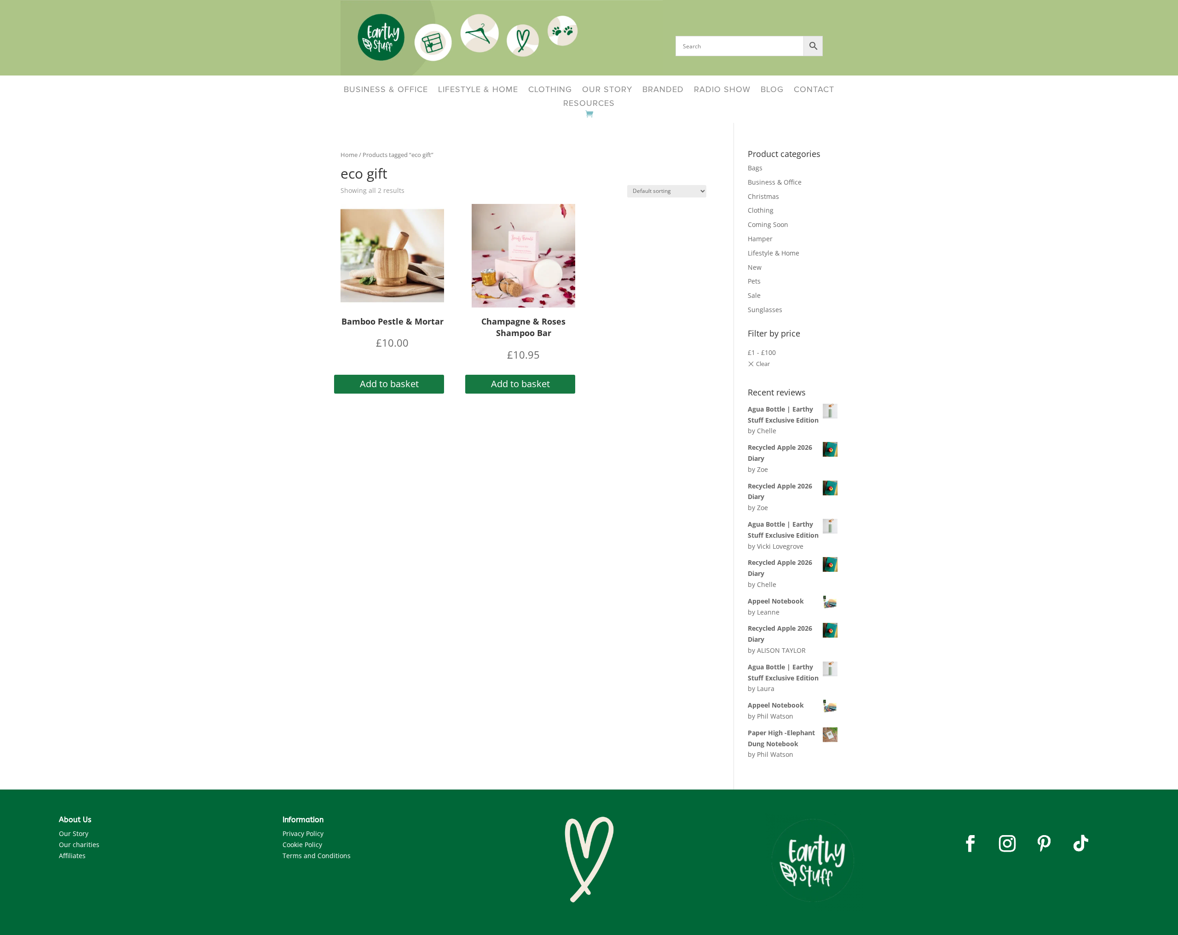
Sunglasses (765, 309)
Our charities (79, 844)
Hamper (760, 238)
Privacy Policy (303, 833)
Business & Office (386, 90)
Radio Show (722, 90)
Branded (663, 90)
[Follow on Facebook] (970, 843)
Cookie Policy (302, 844)
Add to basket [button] (389, 383)
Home (349, 155)
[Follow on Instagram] (1007, 843)
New (755, 267)
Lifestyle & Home (478, 90)
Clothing (550, 90)
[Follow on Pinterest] (1044, 843)
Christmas (763, 196)
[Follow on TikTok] (1080, 843)
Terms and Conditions (317, 855)
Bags (755, 167)
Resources (589, 104)
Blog (772, 90)
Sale (754, 295)
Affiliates (72, 855)
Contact (814, 90)
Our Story (607, 90)
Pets (754, 281)
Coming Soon (768, 224)
